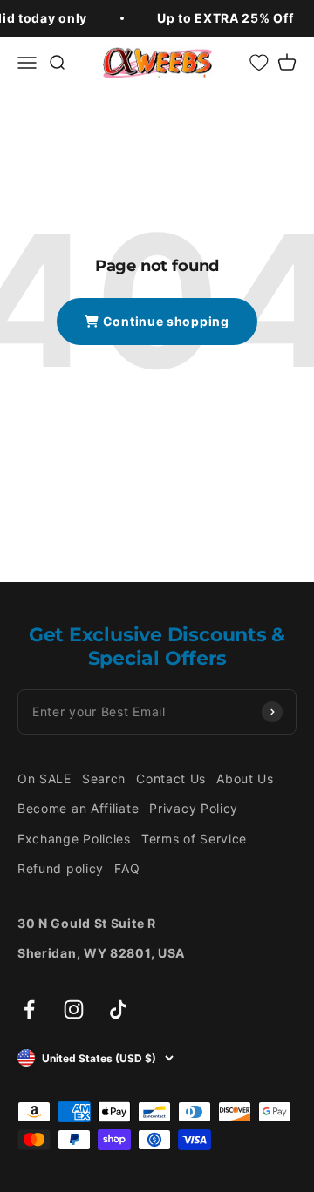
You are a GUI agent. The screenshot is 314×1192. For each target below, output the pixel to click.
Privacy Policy (193, 808)
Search (104, 778)
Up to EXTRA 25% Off (225, 17)
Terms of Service (194, 838)
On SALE (44, 778)
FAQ (127, 868)
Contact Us (171, 778)
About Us (245, 778)
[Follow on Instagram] (73, 1009)
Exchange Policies (74, 838)
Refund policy (60, 868)
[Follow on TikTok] (118, 1009)
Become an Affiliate (78, 808)
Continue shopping (164, 321)
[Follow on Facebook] (29, 1009)
